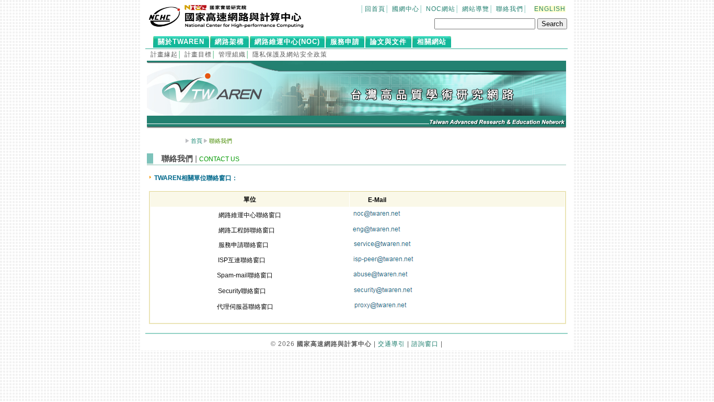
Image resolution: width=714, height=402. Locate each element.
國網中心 (405, 9)
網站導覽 (475, 9)
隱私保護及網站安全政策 (289, 54)
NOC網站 (440, 9)
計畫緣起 (164, 54)
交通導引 (391, 344)
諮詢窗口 (425, 344)
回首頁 (375, 9)
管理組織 (232, 54)
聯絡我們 (509, 9)
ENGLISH (550, 9)
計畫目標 (198, 54)
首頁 (196, 141)
